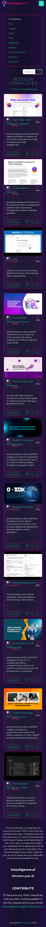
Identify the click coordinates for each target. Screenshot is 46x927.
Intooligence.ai (26, 923)
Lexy (15, 259)
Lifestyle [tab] (12, 47)
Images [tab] (12, 28)
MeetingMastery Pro (24, 582)
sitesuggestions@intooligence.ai (23, 906)
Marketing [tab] (13, 43)
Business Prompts (22, 507)
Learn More (13, 154)
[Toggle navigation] (41, 3)
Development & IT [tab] (17, 52)
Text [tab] (11, 24)
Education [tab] (13, 62)
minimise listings (29, 89)
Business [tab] (13, 57)
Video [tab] (11, 38)
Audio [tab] (11, 33)
